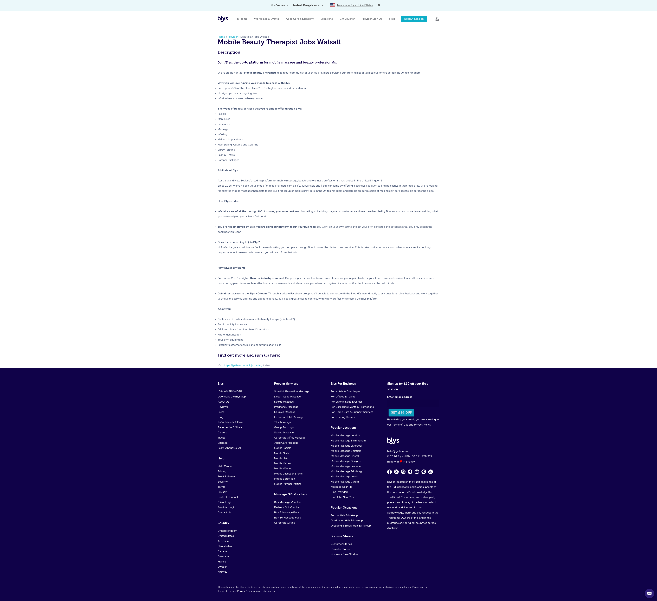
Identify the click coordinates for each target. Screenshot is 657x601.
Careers (222, 432)
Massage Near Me (341, 487)
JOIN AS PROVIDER (230, 391)
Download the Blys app (232, 396)
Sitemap (223, 443)
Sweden (222, 567)
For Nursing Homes (343, 417)
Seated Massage (284, 432)
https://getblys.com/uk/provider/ (243, 365)
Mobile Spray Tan (284, 479)
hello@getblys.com (398, 451)
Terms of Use (400, 425)
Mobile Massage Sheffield (346, 451)
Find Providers (340, 492)
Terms (221, 487)
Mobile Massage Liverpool (346, 446)
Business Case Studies (344, 554)
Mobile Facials (282, 448)
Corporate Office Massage (289, 438)
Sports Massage (284, 402)
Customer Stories (341, 544)
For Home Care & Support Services (352, 412)
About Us (223, 402)
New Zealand (225, 546)
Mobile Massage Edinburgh (347, 471)
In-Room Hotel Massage (288, 417)
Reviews (223, 407)
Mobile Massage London (345, 435)
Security (223, 482)
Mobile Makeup (283, 463)
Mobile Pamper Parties (287, 484)
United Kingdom (227, 531)
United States (226, 536)
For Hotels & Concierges (345, 391)
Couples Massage (284, 412)
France (222, 562)
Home (221, 37)
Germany (223, 556)
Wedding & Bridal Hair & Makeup (351, 526)
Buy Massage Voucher (287, 502)
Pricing (222, 471)
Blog (220, 417)
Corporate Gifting (284, 523)
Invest (221, 438)
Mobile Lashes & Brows (288, 474)
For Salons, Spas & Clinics (347, 402)
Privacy (222, 492)
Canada (222, 551)
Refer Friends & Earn (230, 422)
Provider (233, 37)
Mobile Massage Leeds (344, 476)
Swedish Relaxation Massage (291, 391)
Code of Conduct (228, 497)
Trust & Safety (226, 476)
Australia (223, 541)
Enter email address (399, 397)
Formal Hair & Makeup (344, 515)
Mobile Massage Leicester (346, 466)
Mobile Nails (281, 453)
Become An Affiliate (230, 427)
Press (221, 412)
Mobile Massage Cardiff (345, 482)
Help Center (225, 466)
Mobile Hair (281, 458)
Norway (222, 572)
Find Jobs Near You (342, 497)
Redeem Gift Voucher (287, 507)
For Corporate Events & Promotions (352, 407)
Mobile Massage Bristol (345, 456)
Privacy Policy (422, 425)
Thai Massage (282, 422)
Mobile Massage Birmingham (348, 440)
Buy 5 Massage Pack (286, 512)
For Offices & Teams (343, 396)
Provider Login (226, 507)
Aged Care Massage (286, 443)
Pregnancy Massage (286, 407)
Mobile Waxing (283, 468)
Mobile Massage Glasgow (346, 461)
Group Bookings (284, 427)
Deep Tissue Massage (287, 396)
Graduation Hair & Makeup (347, 520)
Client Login (225, 502)
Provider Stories (340, 549)
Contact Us (224, 512)
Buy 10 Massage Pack (287, 518)
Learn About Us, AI (229, 448)
